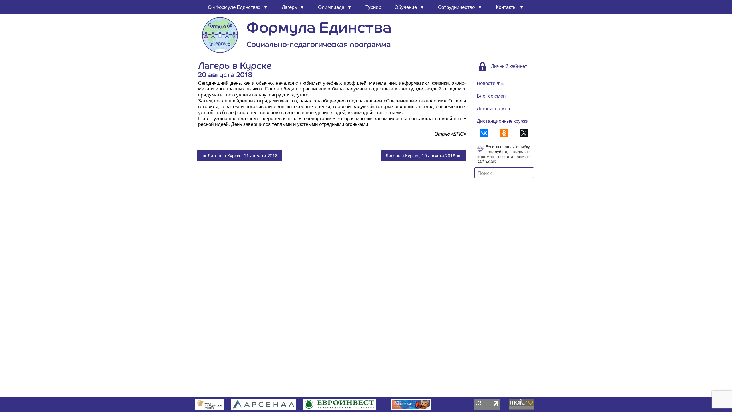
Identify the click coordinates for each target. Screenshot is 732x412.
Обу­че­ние (406, 7)
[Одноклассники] (504, 133)
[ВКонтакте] (484, 133)
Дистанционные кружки (503, 121)
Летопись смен (493, 108)
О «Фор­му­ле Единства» (234, 7)
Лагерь (289, 7)
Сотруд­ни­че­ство (456, 7)
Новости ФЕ (490, 83)
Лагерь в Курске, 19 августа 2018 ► (423, 156)
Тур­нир (373, 7)
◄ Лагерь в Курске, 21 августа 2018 (240, 156)
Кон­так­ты (506, 7)
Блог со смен (491, 96)
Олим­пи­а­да (331, 7)
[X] (524, 133)
